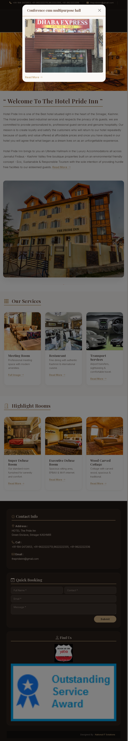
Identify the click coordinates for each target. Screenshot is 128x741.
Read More (32, 77)
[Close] (99, 10)
